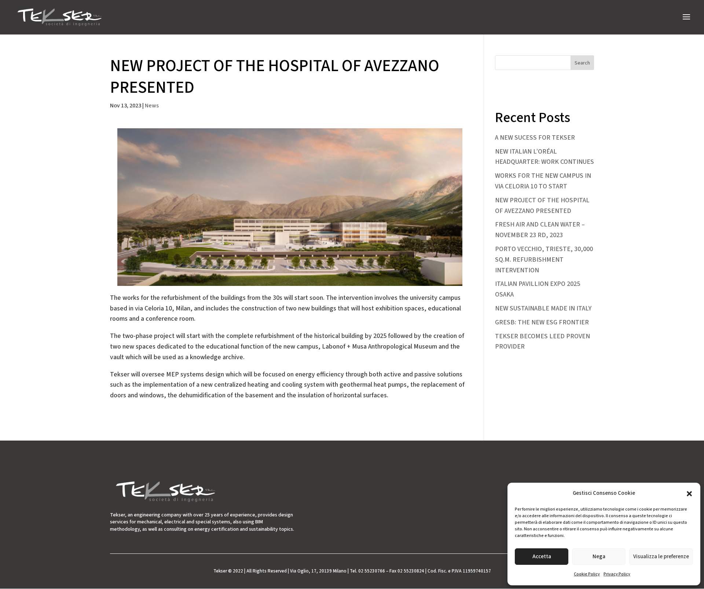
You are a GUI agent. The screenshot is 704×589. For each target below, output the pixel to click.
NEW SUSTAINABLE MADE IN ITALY (543, 308)
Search (582, 63)
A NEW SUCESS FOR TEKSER (535, 137)
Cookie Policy (587, 574)
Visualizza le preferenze (661, 556)
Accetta (541, 556)
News (152, 106)
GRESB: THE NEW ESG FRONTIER (542, 322)
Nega (599, 556)
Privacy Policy (617, 574)
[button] (689, 493)
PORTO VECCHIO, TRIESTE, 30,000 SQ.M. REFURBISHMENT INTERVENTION (544, 259)
